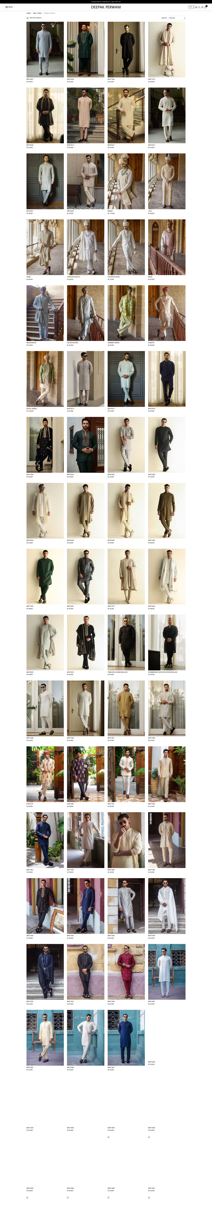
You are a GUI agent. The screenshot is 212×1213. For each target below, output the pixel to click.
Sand (28, 277)
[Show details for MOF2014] (85, 115)
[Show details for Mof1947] (85, 906)
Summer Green (113, 343)
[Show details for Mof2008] (85, 511)
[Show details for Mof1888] (126, 840)
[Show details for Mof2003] (45, 642)
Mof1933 (29, 1001)
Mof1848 (111, 1199)
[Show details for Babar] (126, 181)
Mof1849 (70, 1199)
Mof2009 (111, 540)
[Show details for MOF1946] (45, 445)
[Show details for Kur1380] (85, 774)
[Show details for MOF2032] (85, 445)
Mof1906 (151, 1067)
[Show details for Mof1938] (126, 972)
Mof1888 (111, 870)
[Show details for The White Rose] (126, 247)
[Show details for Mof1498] (45, 708)
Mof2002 (111, 474)
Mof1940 (111, 935)
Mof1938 (111, 1001)
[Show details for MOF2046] (45, 115)
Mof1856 (151, 1133)
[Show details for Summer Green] (126, 313)
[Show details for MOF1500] (85, 708)
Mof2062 (70, 211)
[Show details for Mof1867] (167, 1169)
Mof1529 (29, 1133)
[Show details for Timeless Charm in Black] (126, 642)
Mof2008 (70, 540)
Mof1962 (151, 804)
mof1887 (29, 1067)
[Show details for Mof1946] (45, 906)
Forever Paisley (73, 277)
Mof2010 (70, 672)
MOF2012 (151, 145)
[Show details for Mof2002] (126, 445)
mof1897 (111, 1067)
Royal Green (31, 409)
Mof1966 (29, 606)
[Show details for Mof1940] (126, 906)
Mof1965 (151, 540)
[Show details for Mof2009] (126, 511)
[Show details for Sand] (45, 247)
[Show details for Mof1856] (167, 1103)
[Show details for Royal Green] (45, 379)
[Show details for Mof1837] (167, 972)
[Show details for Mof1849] (85, 1169)
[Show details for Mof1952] (85, 840)
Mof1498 (29, 738)
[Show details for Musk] (167, 247)
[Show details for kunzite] (167, 313)
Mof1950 (151, 870)
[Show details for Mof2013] (126, 379)
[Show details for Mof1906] (167, 1038)
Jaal (150, 211)
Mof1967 (29, 870)
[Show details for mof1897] (126, 1038)
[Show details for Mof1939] (167, 906)
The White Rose (114, 277)
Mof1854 (70, 1133)
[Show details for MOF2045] (85, 49)
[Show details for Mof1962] (167, 774)
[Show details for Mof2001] (85, 576)
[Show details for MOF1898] (167, 708)
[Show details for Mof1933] (45, 972)
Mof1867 (151, 1199)
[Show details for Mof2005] (167, 445)
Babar (110, 211)
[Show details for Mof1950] (167, 840)
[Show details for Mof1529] (45, 1103)
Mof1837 (151, 1001)
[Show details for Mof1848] (126, 1169)
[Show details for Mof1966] (45, 576)
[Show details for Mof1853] (45, 1169)
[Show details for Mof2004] (167, 576)
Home (28, 13)
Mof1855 (111, 1133)
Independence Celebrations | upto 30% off (106, 2)
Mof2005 (151, 474)
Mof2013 (111, 409)
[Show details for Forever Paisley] (85, 247)
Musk (150, 277)
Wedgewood (31, 343)
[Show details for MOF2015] (85, 379)
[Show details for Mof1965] (167, 511)
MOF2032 (70, 474)
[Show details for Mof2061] (45, 181)
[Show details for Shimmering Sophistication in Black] (167, 642)
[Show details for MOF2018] (167, 379)
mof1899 (70, 1067)
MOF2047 (111, 145)
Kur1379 (29, 804)
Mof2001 (70, 606)
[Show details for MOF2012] (167, 115)
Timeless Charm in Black (118, 672)
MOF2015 (70, 409)
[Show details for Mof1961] (126, 774)
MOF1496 (111, 79)
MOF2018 (151, 409)
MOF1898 (151, 738)
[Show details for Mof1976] (167, 49)
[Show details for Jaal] (167, 181)
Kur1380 (70, 804)
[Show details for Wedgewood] (45, 313)
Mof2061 (29, 211)
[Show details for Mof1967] (45, 840)
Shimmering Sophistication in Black (162, 672)
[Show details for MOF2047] (126, 115)
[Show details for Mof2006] (45, 511)
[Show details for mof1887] (45, 1038)
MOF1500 (70, 738)
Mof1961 (111, 804)
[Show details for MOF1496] (126, 49)
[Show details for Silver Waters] (85, 313)
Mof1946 (29, 935)
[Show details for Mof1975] (126, 576)
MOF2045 (70, 79)
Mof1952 (70, 870)
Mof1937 (70, 1001)
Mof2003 (29, 672)
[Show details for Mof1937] (85, 972)
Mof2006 (29, 540)
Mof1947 (70, 935)
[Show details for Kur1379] (45, 774)
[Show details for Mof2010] (85, 642)
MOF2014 (70, 145)
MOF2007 (29, 79)
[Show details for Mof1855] (126, 1103)
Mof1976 (151, 79)
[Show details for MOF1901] (126, 708)
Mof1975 (111, 606)
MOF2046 (29, 145)
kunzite (151, 343)
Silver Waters (72, 343)
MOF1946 (29, 474)
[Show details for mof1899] (85, 1038)
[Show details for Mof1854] (85, 1103)
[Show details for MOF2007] (45, 49)
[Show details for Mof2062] (85, 181)
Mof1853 (29, 1199)
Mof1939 (151, 935)
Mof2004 (151, 606)
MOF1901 (111, 738)
